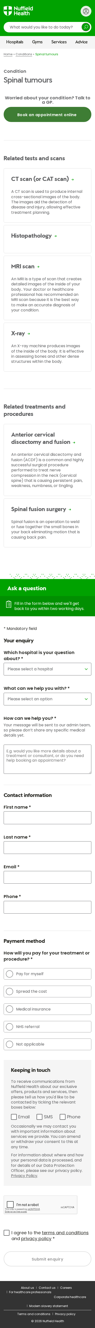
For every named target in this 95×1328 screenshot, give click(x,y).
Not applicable (30, 1044)
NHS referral (27, 1026)
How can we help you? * (30, 718)
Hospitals (14, 42)
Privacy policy (65, 1314)
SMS (48, 1117)
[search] (47, 27)
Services (59, 42)
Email (24, 1117)
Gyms (37, 42)
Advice (81, 42)
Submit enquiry (48, 1259)
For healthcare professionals (30, 1292)
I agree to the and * (50, 1236)
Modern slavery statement (48, 1306)
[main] (47, 665)
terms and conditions (65, 1233)
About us (27, 1288)
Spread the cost (31, 991)
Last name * (17, 837)
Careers (66, 1288)
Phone (73, 1117)
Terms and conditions (33, 1314)
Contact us (47, 1288)
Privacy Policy (24, 1175)
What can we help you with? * (37, 688)
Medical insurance (33, 1009)
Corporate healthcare (70, 1297)
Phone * (12, 896)
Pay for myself (30, 974)
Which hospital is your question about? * (39, 655)
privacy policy (36, 1238)
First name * (17, 807)
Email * (11, 867)
